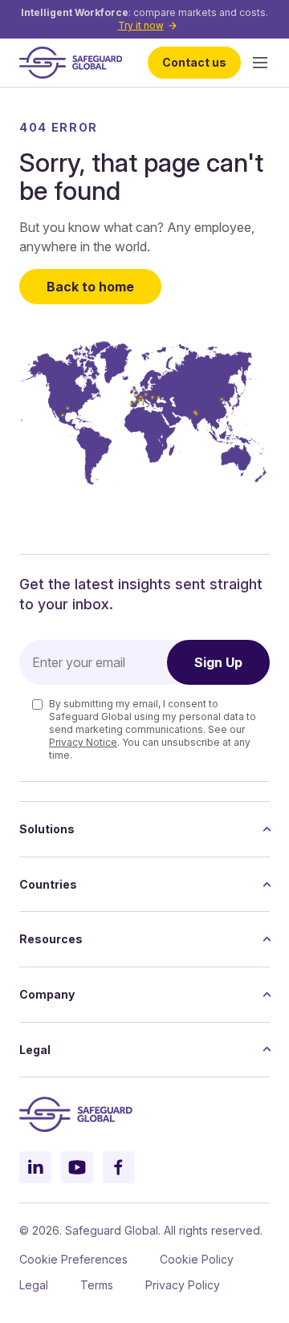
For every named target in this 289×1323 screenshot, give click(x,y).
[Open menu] (260, 62)
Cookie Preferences (73, 1259)
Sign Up (218, 662)
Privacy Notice (83, 742)
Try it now (141, 25)
